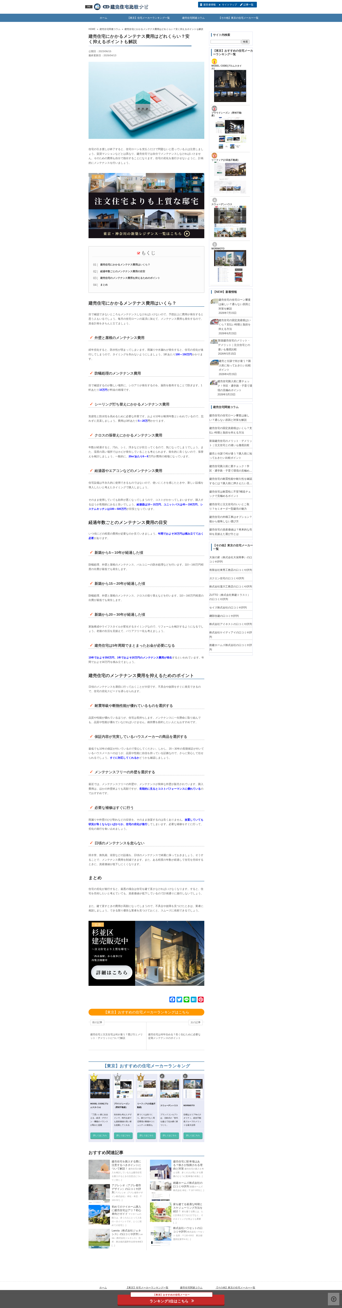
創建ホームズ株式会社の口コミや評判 (230, 647)
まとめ (104, 284)
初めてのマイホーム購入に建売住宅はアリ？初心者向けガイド (126, 1210)
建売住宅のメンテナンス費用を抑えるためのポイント (130, 278)
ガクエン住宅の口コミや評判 (226, 578)
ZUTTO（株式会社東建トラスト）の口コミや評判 (229, 597)
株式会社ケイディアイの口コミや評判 (230, 634)
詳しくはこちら (100, 1135)
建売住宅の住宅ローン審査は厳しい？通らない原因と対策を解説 (229, 417)
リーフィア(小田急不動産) (224, 160)
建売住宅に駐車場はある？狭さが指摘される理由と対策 (188, 1165)
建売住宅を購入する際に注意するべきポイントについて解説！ (126, 1165)
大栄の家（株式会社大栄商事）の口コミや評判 (230, 559)
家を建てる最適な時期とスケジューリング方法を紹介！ (188, 1208)
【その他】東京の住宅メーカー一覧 (238, 17)
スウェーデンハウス (221, 204)
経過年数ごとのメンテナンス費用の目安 (122, 271)
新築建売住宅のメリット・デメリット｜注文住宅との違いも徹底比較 (230, 443)
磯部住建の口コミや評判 (224, 615)
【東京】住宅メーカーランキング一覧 (148, 17)
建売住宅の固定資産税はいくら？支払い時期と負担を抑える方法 (230, 430)
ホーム (103, 17)
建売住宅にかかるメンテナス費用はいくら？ (125, 264)
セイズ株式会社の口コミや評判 (228, 607)
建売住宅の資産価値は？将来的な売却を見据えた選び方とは (230, 531)
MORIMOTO (217, 248)
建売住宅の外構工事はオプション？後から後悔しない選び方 (230, 519)
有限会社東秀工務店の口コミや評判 (230, 569)
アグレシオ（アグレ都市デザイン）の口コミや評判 (126, 1189)
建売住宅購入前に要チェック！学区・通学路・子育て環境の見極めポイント (230, 469)
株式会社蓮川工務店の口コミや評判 (230, 586)
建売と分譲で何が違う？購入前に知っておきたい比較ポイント (230, 455)
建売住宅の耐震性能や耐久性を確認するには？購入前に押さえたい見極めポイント (230, 481)
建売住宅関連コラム (193, 17)
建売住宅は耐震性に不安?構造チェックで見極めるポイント (230, 494)
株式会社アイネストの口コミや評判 (230, 624)
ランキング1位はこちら (170, 1299)
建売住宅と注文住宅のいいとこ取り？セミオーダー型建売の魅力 (229, 506)
